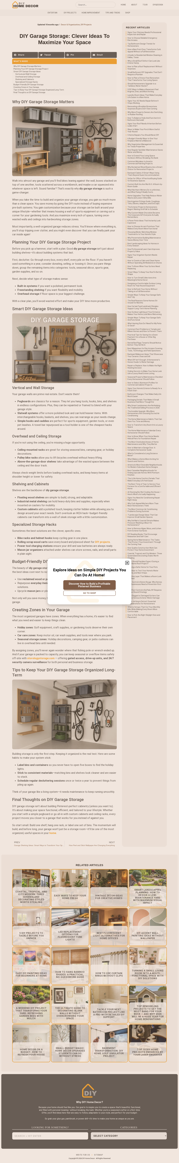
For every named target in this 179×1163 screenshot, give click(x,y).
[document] (89, 581)
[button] (127, 562)
